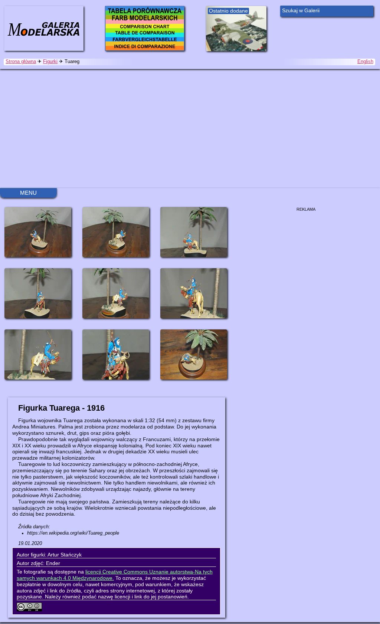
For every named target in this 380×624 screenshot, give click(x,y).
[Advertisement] (190, 128)
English (365, 61)
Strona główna (21, 61)
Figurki (50, 61)
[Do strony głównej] (43, 28)
